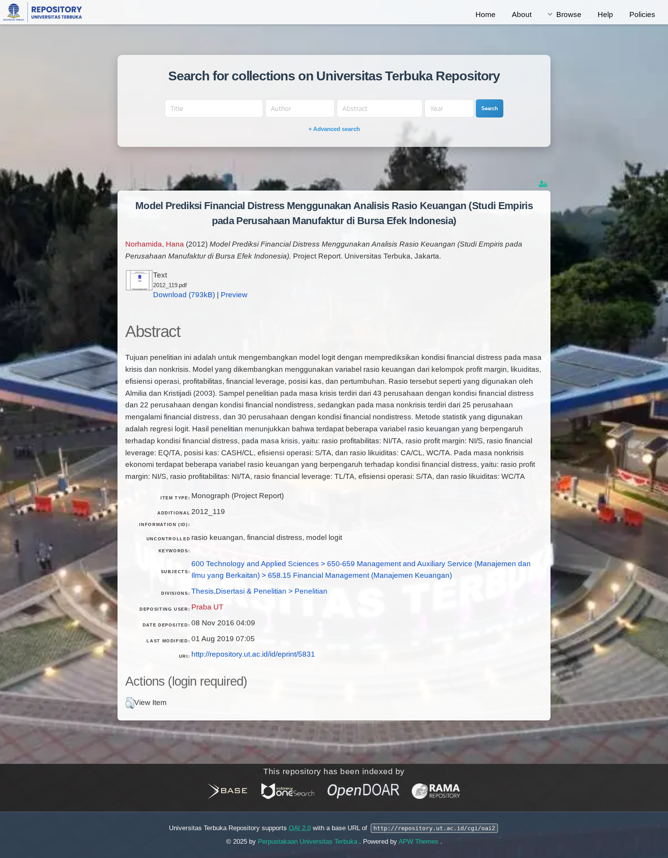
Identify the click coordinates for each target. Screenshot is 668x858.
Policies (642, 14)
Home (485, 14)
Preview (234, 295)
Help (605, 14)
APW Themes (419, 841)
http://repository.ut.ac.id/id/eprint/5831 (253, 654)
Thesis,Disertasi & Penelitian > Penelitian (259, 591)
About (522, 14)
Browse (568, 14)
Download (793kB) (184, 295)
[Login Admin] (543, 184)
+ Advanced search (334, 129)
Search (489, 108)
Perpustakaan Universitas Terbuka (308, 841)
